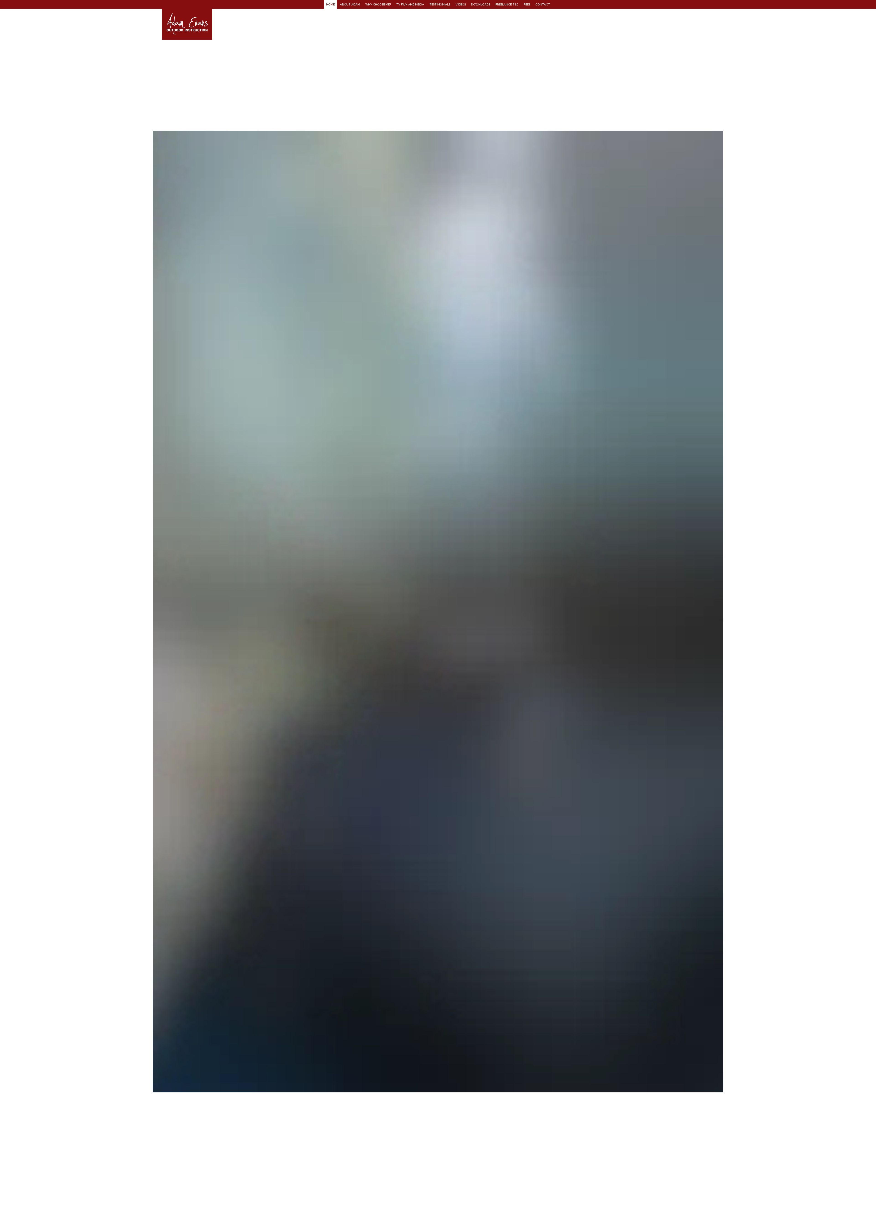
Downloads (480, 4)
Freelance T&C (507, 4)
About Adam (350, 4)
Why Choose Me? (378, 4)
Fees (527, 4)
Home (330, 4)
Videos (461, 4)
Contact (542, 4)
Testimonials (439, 4)
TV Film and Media (410, 4)
